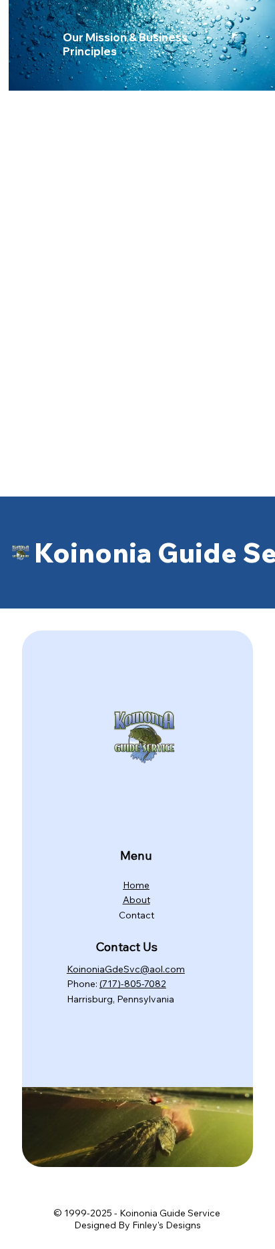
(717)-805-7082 (132, 984)
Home (136, 885)
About (136, 900)
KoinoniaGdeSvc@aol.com (126, 969)
